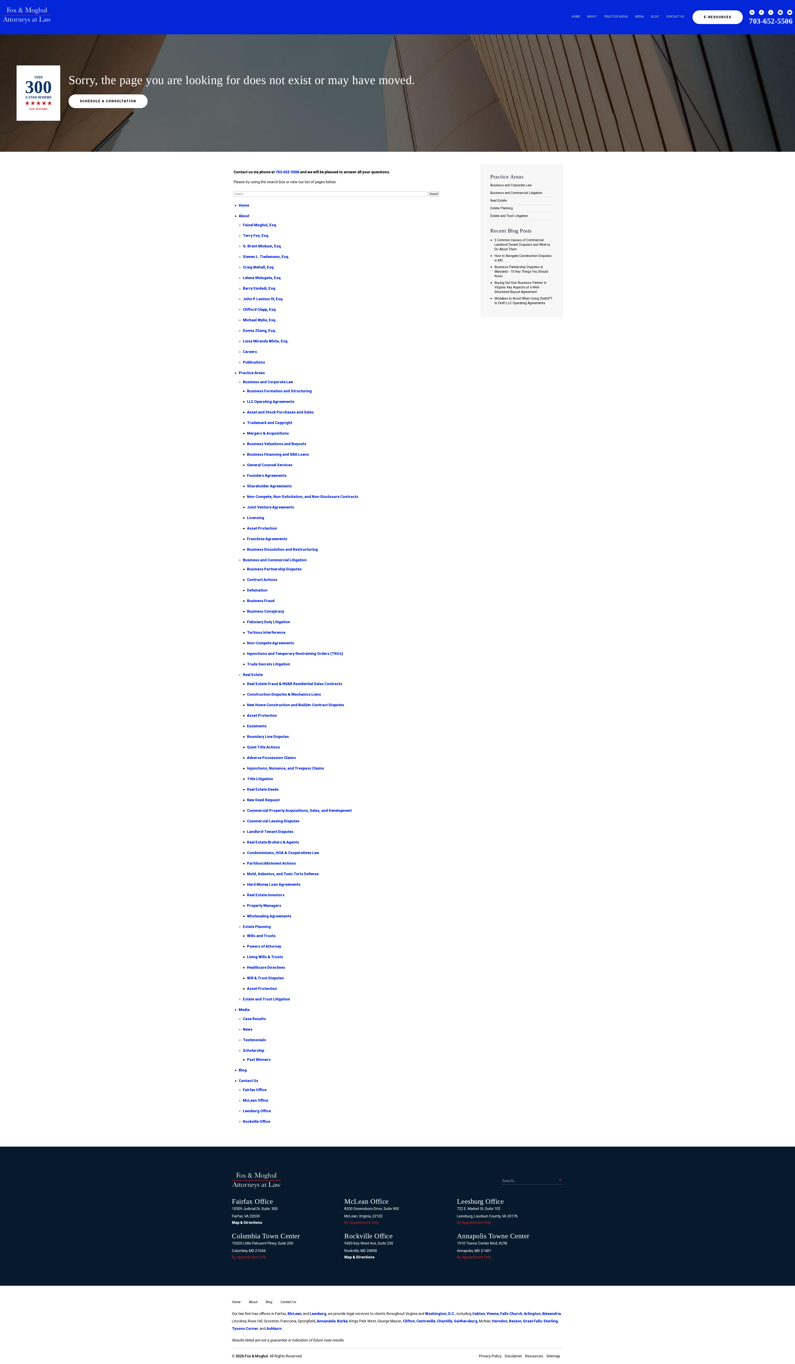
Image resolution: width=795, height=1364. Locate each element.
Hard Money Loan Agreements (273, 884)
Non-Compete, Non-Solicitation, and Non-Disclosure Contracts (302, 496)
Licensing (255, 518)
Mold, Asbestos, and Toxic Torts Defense (283, 874)
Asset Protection (262, 528)
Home (576, 16)
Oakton (478, 1313)
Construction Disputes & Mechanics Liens (284, 694)
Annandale (326, 1321)
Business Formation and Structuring (279, 391)
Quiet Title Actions (263, 747)
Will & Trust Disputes (265, 978)
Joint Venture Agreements (270, 507)
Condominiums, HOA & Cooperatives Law (283, 853)
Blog (655, 16)
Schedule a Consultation (108, 101)
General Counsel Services (269, 465)
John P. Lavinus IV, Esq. (263, 299)
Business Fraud (261, 601)
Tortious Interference (266, 632)
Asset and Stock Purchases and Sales (280, 412)
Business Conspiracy (265, 611)
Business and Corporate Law (268, 382)
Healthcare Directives (266, 967)
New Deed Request (263, 800)
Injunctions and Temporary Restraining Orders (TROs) (295, 653)
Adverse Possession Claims (271, 758)
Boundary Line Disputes (268, 736)
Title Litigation (260, 779)
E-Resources (717, 17)
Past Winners (259, 1059)
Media (639, 16)
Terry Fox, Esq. (256, 235)
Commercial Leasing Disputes (273, 821)
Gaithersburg (465, 1321)
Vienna (493, 1313)
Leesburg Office (257, 1111)
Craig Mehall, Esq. (259, 267)
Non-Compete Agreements (270, 643)
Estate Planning (257, 926)
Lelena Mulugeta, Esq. (262, 278)
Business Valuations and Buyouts (276, 444)
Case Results (254, 1019)
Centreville (425, 1321)
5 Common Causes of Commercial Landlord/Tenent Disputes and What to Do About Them (522, 244)
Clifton (409, 1321)
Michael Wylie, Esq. (259, 320)
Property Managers (264, 905)
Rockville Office (256, 1121)
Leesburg (318, 1313)
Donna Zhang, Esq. (259, 330)
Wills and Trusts (261, 936)
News (247, 1029)
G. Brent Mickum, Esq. (262, 246)
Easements (257, 726)
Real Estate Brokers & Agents (273, 842)
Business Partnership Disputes (274, 569)
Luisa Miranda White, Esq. (265, 341)
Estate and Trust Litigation (266, 999)
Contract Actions (262, 579)
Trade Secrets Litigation (268, 664)
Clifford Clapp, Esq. (260, 309)
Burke (342, 1321)
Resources (534, 1356)
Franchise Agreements (267, 539)
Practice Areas (616, 16)
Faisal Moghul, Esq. (260, 225)
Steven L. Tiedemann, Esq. (266, 256)
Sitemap (553, 1356)
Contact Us (675, 16)
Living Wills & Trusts (265, 957)
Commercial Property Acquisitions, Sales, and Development (299, 810)
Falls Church (511, 1313)
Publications (254, 362)
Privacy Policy (490, 1356)
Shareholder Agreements (269, 486)
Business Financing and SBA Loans (278, 454)
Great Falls (532, 1321)
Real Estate (253, 674)
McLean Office (255, 1100)
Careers (250, 351)
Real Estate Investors (265, 895)
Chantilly (444, 1321)
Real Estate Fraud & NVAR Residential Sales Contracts (294, 684)
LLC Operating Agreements (270, 401)
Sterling (550, 1321)
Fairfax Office (254, 1090)
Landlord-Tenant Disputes (270, 831)
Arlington (532, 1313)
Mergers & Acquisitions (268, 433)
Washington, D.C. (440, 1313)
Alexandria (551, 1313)
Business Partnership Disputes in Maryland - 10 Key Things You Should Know (521, 271)
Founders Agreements (267, 475)
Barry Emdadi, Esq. (259, 288)
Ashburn (274, 1328)
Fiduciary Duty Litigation (268, 622)
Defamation (257, 590)
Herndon (499, 1321)
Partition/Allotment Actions (271, 863)
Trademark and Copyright (269, 423)
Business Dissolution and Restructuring (282, 549)
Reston (515, 1321)
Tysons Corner (245, 1328)
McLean (294, 1313)
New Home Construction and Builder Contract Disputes (295, 705)
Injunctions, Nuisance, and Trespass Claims (285, 768)
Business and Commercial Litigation (275, 560)
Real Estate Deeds (263, 789)
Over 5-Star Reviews (38, 93)
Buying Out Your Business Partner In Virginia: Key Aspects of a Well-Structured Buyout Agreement (520, 287)
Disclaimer (513, 1356)
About (592, 16)
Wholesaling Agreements (269, 916)
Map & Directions (247, 1222)
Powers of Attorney (264, 946)
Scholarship (253, 1050)
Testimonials (254, 1040)
